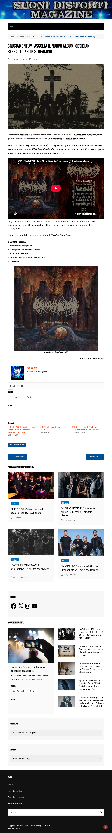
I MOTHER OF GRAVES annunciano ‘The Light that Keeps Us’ (30, 569)
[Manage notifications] (105, 827)
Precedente (19, 456)
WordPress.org (15, 803)
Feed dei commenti (16, 797)
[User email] (22, 386)
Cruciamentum (17, 444)
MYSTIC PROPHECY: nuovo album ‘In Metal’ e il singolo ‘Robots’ (78, 512)
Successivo (93, 456)
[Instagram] (18, 386)
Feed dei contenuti (16, 791)
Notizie (35, 59)
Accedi (11, 784)
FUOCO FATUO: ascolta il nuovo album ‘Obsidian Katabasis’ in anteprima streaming (21, 430)
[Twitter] (14, 386)
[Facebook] (10, 386)
